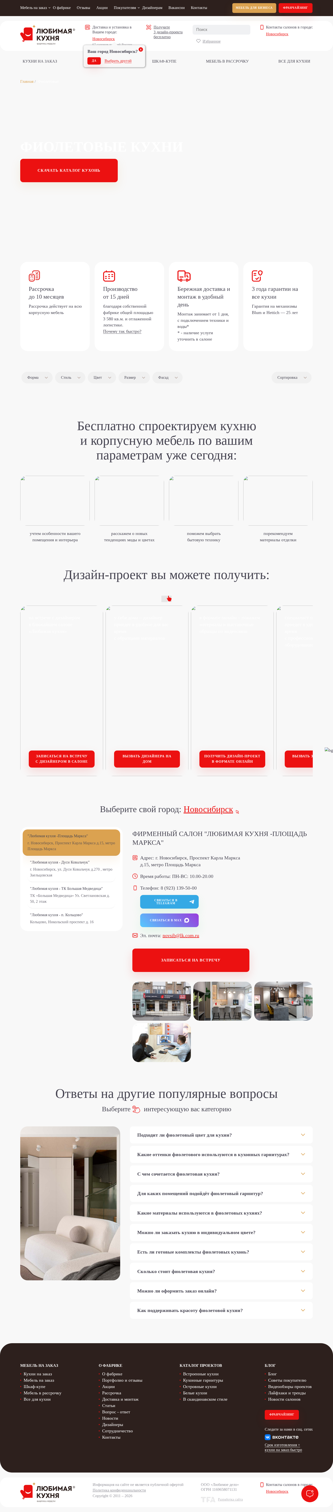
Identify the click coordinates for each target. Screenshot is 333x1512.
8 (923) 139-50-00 (179, 888)
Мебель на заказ (33, 8)
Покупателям (125, 8)
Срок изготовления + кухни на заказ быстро (283, 1447)
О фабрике (62, 8)
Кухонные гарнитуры (203, 1380)
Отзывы (83, 8)
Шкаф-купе (164, 61)
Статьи (108, 1405)
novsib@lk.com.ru (181, 935)
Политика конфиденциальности (119, 1490)
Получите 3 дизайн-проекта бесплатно (168, 32)
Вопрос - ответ (116, 1411)
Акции (102, 8)
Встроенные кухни (201, 1373)
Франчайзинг (295, 8)
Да (94, 60)
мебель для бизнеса (254, 8)
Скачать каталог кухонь (69, 170)
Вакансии (176, 8)
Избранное (212, 41)
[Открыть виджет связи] (309, 1493)
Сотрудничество (117, 1430)
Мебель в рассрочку (227, 61)
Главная (26, 81)
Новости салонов (284, 1399)
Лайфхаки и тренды (287, 1392)
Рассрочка (111, 1392)
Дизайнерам (152, 8)
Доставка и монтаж (120, 1399)
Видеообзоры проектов (290, 1386)
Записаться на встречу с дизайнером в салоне (62, 758)
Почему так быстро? (122, 331)
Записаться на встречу (191, 960)
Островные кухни (200, 1386)
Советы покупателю (287, 1380)
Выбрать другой (118, 61)
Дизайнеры (112, 1424)
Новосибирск (103, 39)
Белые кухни (195, 1392)
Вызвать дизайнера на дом (147, 758)
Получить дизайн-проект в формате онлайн (232, 758)
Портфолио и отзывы (122, 1380)
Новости (110, 1418)
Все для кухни (294, 61)
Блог (272, 1373)
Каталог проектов (201, 1365)
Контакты (199, 8)
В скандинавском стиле (205, 1399)
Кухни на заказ (40, 61)
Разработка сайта (230, 1499)
